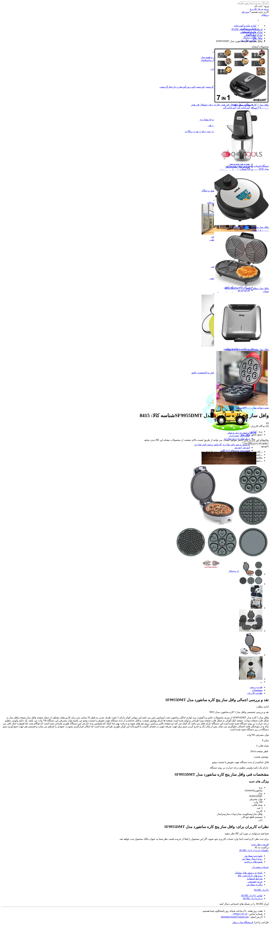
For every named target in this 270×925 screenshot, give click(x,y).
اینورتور (246, 447)
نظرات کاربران (254, 693)
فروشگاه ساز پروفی (242, 922)
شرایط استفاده (254, 878)
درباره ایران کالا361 (252, 898)
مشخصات (257, 690)
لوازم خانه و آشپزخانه (245, 25)
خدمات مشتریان (260, 867)
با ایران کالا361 (261, 890)
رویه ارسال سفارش (252, 858)
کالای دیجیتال (249, 37)
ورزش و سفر (249, 432)
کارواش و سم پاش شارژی (236, 444)
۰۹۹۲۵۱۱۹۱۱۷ (239, 914)
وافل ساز (245, 434)
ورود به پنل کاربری (259, 9)
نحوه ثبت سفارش (253, 855)
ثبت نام (245, 12)
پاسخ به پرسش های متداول (248, 872)
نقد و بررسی (256, 687)
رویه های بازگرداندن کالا (250, 875)
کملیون (253, 431)
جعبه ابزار (234, 435)
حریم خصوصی (254, 881)
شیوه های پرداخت (253, 861)
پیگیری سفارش (254, 884)
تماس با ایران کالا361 (251, 895)
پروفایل (265, 15)
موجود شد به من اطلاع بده (256, 443)
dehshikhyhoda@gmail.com (235, 916)
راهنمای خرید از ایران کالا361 (254, 850)
